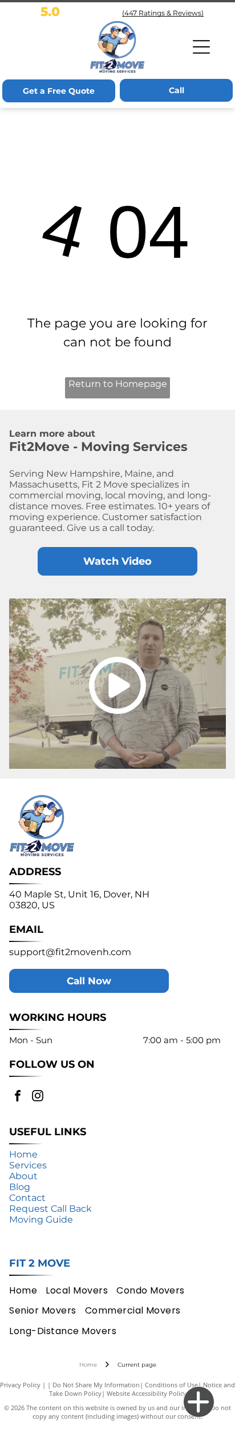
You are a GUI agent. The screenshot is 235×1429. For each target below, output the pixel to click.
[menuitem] (27, 1290)
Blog (19, 1186)
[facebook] (17, 1097)
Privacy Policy (20, 1384)
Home (23, 1154)
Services (28, 1165)
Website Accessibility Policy (147, 1393)
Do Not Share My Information (96, 1384)
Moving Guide (41, 1219)
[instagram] (37, 1097)
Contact (27, 1197)
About (23, 1176)
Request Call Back (50, 1208)
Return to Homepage (117, 383)
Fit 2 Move (39, 1263)
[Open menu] (201, 46)
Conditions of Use (171, 1384)
